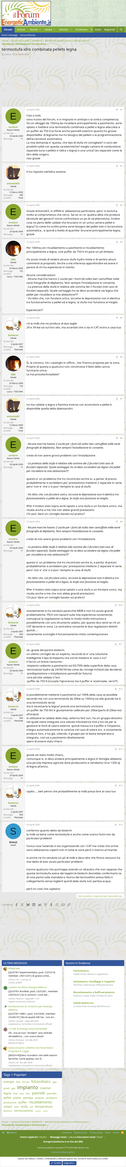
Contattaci (67, 1132)
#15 (121, 824)
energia (8, 1082)
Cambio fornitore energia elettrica (27, 987)
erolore (7, 54)
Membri (63, 29)
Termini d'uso (80, 1132)
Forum (8, 29)
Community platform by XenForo (63, 1147)
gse (13, 1088)
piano (17, 1098)
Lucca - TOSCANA (15, 276)
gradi (6, 1088)
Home (116, 1132)
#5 (121, 317)
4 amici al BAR (15, 982)
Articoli (21, 29)
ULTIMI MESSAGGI (15, 963)
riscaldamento (40, 1102)
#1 (121, 109)
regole (38, 1111)
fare (18, 1081)
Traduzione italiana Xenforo (63, 1152)
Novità (33, 29)
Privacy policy (96, 1132)
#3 (121, 205)
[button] (40, 29)
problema (51, 1097)
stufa (24, 1106)
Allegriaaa (14, 968)
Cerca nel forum (27, 35)
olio (28, 1093)
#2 (121, 166)
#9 (121, 521)
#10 (121, 605)
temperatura (43, 1106)
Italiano (13, 1132)
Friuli (21, 197)
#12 (121, 689)
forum (25, 1081)
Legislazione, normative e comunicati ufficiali (30, 1023)
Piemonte (18, 349)
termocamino (23, 1111)
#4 (121, 242)
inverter (45, 1088)
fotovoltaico (41, 1081)
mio (21, 1093)
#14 (121, 785)
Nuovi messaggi (9, 35)
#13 (121, 749)
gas (55, 1081)
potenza (39, 1097)
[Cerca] (121, 29)
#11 (121, 644)
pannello (52, 1093)
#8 (121, 438)
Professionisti (83, 29)
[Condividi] (117, 110)
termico (7, 1110)
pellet (7, 1098)
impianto (27, 1087)
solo (16, 1106)
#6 (121, 357)
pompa (28, 1098)
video (45, 1111)
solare (7, 1106)
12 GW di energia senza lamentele (27, 1028)
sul (31, 1106)
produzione (9, 1102)
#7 (121, 398)
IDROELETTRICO (16, 1043)
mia (15, 1093)
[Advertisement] (63, 80)
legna (7, 1093)
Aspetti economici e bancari (21, 1001)
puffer (22, 1102)
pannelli (38, 1093)
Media (48, 29)
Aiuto (107, 1132)
